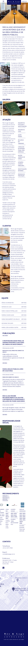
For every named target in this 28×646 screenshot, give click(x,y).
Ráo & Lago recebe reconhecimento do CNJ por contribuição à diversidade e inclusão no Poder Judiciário (14, 398)
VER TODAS (5, 335)
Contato (24, 1)
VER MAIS (5, 363)
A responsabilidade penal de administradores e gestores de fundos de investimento (13, 342)
